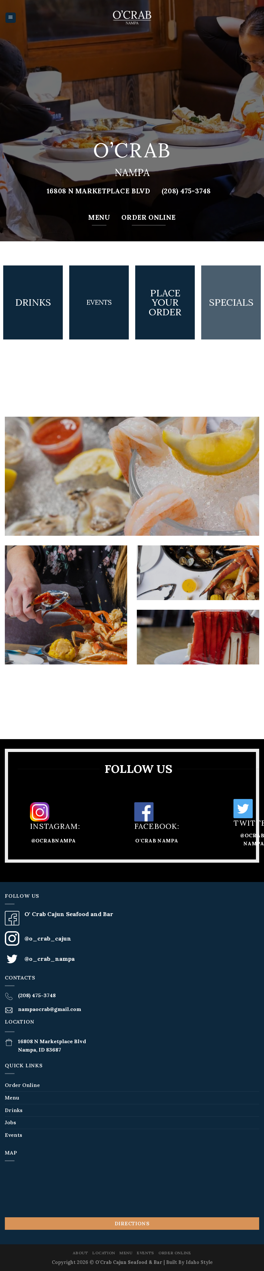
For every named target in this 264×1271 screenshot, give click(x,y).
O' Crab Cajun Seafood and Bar (68, 914)
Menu (12, 1097)
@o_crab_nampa (49, 958)
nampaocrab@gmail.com (49, 1009)
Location (103, 1252)
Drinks (14, 1110)
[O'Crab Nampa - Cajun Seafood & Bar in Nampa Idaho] (132, 18)
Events (13, 1135)
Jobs (10, 1122)
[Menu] (10, 18)
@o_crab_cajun (47, 938)
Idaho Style (199, 1262)
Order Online (22, 1085)
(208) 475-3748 (37, 995)
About (80, 1252)
